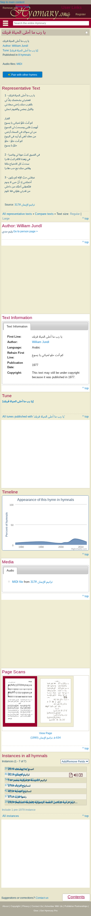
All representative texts (17, 214)
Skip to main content (12, 2)
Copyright (15, 906)
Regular (75, 214)
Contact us (42, 897)
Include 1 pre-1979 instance (19, 809)
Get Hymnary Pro (49, 910)
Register (81, 14)
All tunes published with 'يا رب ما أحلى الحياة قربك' (33, 416)
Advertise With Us (54, 906)
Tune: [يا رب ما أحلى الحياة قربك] (20, 50)
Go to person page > (25, 231)
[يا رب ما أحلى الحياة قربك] (18, 401)
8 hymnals (24, 54)
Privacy (26, 906)
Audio (10, 570)
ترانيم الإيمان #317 (25, 204)
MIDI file (17, 581)
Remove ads (10, 8)
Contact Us (37, 906)
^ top (85, 218)
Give (36, 910)
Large (5, 218)
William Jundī (40, 342)
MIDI (19, 63)
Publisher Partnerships (75, 906)
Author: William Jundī (15, 45)
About (5, 906)
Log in (66, 14)
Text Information (17, 326)
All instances (10, 816)
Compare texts (44, 214)
